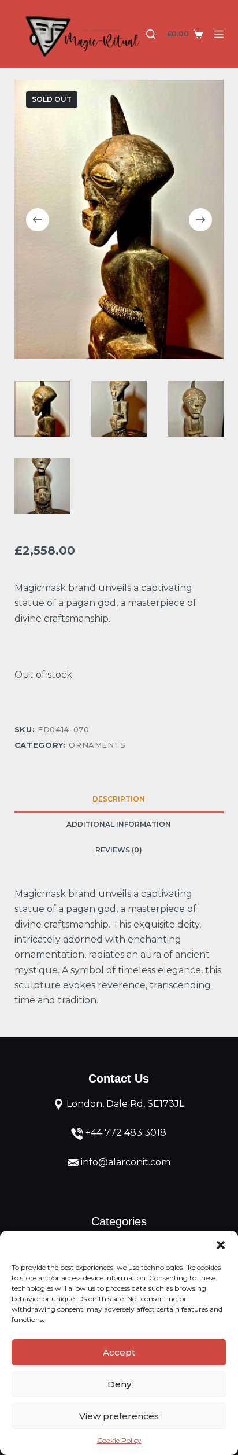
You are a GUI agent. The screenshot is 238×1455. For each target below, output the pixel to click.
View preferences (119, 1415)
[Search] (150, 34)
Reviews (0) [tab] (118, 849)
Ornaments (97, 744)
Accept (119, 1352)
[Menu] (219, 34)
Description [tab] (118, 799)
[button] (220, 1245)
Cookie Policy (119, 1440)
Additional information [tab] (118, 824)
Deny (119, 1384)
